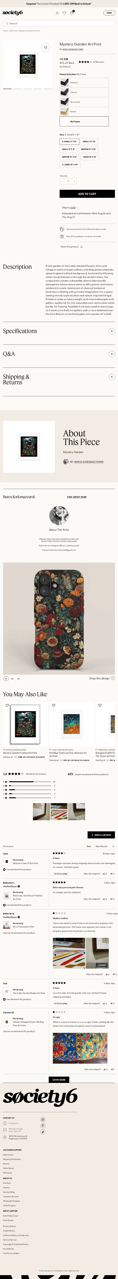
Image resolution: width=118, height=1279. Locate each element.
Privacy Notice (9, 1226)
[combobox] (59, 23)
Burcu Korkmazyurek (73, 49)
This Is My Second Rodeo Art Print (29, 993)
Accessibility (8, 1248)
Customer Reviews (11, 1196)
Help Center (8, 1154)
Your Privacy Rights (11, 1253)
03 (19, 679)
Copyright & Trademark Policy (16, 1244)
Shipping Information (12, 1159)
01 (6, 679)
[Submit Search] (7, 23)
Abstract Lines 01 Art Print (25, 863)
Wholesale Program (11, 1201)
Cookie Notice (9, 1230)
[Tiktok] (42, 1131)
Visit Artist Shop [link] (77, 497)
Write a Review (104, 835)
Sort (89, 846)
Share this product (70, 246)
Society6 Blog (9, 1192)
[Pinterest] (42, 1125)
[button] (91, 62)
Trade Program (9, 1205)
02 (12, 679)
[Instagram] (42, 1119)
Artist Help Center (10, 1215)
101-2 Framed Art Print (23, 926)
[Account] (57, 13)
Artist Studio (8, 1220)
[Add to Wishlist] (8, 705)
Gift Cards (7, 1172)
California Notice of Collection (16, 1235)
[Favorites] (64, 13)
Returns (6, 1163)
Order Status (8, 1168)
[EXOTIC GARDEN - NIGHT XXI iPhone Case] (59, 619)
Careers (6, 1187)
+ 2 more (102, 965)
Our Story (7, 1183)
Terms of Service (10, 1239)
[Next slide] (108, 732)
